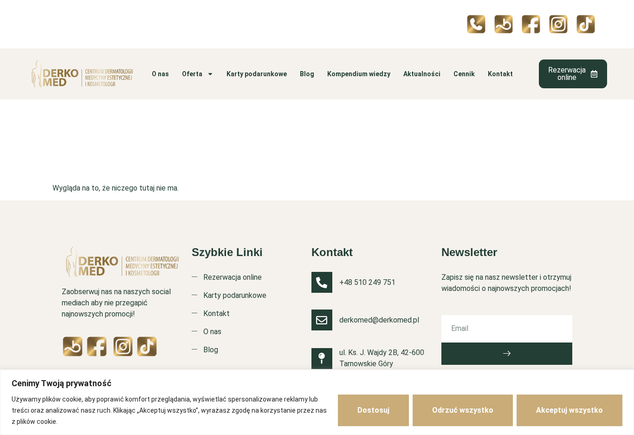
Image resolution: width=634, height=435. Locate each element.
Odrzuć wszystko (462, 410)
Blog (307, 74)
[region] (317, 402)
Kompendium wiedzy (358, 74)
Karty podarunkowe (256, 74)
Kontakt (500, 74)
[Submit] (506, 354)
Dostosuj (373, 410)
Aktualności (421, 74)
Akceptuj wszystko (569, 410)
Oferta (192, 74)
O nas (160, 74)
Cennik (464, 74)
